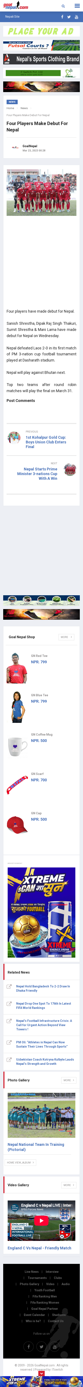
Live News (32, 1271)
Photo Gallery (29, 1284)
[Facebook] (62, 17)
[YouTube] (76, 17)
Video (50, 1284)
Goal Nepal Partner (44, 1308)
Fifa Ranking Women (44, 1302)
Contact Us (56, 1321)
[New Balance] (41, 614)
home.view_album (19, 1162)
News (24, 108)
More (65, 637)
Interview (52, 1271)
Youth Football (44, 1290)
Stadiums (59, 1315)
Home (10, 108)
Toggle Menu (77, 6)
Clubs (58, 1278)
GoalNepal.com (16, 5)
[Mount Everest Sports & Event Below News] (41, 600)
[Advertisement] (41, 263)
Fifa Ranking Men (45, 1296)
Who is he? (33, 1321)
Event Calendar (34, 1315)
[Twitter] (69, 17)
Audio (66, 1284)
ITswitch (57, 1369)
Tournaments (37, 1278)
